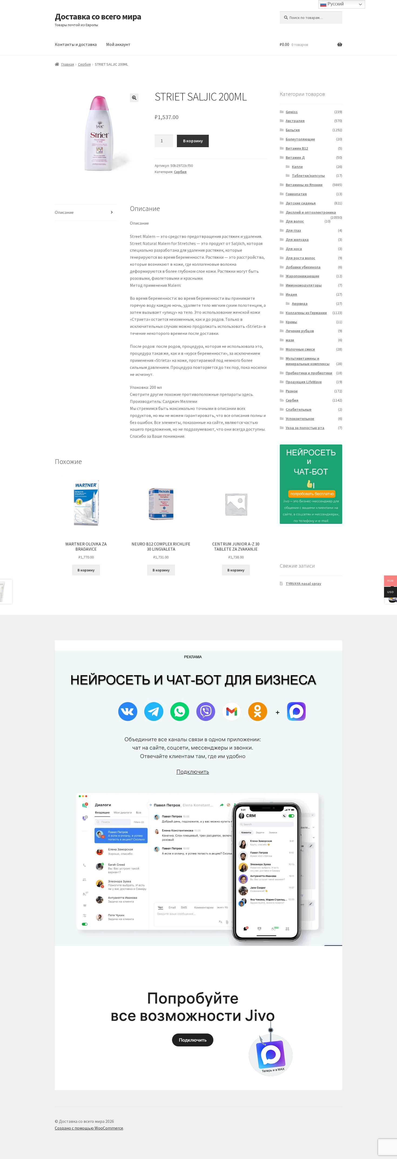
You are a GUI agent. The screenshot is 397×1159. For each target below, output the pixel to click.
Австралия (295, 120)
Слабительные (298, 409)
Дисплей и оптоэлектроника (311, 212)
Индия (291, 294)
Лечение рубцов (300, 330)
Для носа (294, 248)
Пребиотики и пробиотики (309, 372)
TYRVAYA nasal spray (303, 583)
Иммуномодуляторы (304, 285)
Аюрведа (300, 303)
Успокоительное (300, 418)
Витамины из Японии (304, 184)
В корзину (193, 140)
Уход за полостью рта (305, 427)
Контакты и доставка (76, 44)
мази (290, 340)
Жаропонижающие (302, 276)
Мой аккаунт (118, 44)
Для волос (295, 221)
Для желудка (297, 239)
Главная (67, 64)
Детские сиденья (301, 203)
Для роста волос (300, 257)
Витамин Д (295, 157)
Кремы (291, 321)
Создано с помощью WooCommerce (89, 1128)
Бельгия (293, 129)
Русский (335, 4)
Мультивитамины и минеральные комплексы (307, 361)
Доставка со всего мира (98, 16)
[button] (134, 97)
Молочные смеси (300, 349)
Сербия (84, 64)
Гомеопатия (296, 193)
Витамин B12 (297, 148)
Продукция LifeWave (304, 381)
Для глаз (293, 230)
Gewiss (292, 111)
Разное (292, 391)
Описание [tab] (64, 212)
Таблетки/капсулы (308, 175)
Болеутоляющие (300, 139)
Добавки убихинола (303, 267)
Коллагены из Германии (306, 312)
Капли (297, 166)
